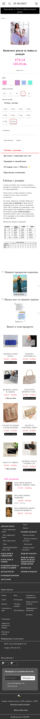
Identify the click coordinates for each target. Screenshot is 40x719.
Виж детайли (11, 398)
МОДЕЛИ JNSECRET (29, 553)
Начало (3, 18)
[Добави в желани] (34, 129)
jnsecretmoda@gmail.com (17, 644)
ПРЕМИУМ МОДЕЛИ (29, 572)
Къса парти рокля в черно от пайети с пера (24, 484)
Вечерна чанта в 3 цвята (10, 391)
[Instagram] (8, 652)
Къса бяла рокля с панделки (22, 497)
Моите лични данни (21, 710)
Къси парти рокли (9, 541)
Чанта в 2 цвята (10, 462)
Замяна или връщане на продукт (6, 625)
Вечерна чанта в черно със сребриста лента (29, 462)
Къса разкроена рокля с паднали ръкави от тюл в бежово (24, 509)
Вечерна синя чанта (10, 355)
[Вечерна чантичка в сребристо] (29, 341)
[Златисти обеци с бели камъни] (10, 412)
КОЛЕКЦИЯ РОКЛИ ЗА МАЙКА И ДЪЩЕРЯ (10, 567)
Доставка (29, 615)
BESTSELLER (26, 568)
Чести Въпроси (19, 610)
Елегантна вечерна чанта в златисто (29, 391)
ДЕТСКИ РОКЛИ (7, 572)
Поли (5, 544)
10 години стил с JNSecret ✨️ (17, 167)
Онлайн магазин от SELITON (20, 717)
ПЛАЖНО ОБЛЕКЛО (29, 532)
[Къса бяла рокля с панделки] (9, 499)
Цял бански (28, 544)
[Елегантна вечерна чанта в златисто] (29, 376)
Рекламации (6, 619)
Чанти (25, 524)
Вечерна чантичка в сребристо (29, 355)
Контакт (4, 604)
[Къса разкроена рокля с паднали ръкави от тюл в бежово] (9, 512)
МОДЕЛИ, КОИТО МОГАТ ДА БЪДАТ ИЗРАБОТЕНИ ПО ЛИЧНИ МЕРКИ (28, 561)
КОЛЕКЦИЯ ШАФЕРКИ (10, 575)
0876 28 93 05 (15, 648)
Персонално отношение (14, 172)
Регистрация (18, 599)
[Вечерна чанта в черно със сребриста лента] (29, 448)
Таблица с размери (11, 103)
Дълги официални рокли (9, 531)
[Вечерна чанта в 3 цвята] (10, 377)
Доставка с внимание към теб (17, 156)
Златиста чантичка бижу (29, 427)
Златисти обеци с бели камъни (10, 427)
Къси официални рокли (8, 536)
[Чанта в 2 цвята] (10, 449)
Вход (15, 595)
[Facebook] (4, 652)
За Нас (4, 599)
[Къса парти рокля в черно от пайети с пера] (9, 487)
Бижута (25, 528)
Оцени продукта (8, 140)
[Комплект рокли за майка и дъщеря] (20, 33)
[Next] (38, 286)
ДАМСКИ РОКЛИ (7, 526)
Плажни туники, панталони (28, 549)
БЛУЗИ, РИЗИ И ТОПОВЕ (7, 561)
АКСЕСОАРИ (6, 579)
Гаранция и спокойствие (15, 161)
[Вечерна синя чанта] (10, 341)
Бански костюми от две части (30, 540)
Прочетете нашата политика (20, 704)
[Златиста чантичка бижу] (29, 412)
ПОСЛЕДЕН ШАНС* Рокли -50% (10, 549)
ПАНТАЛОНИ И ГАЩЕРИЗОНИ (7, 555)
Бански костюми (28, 535)
